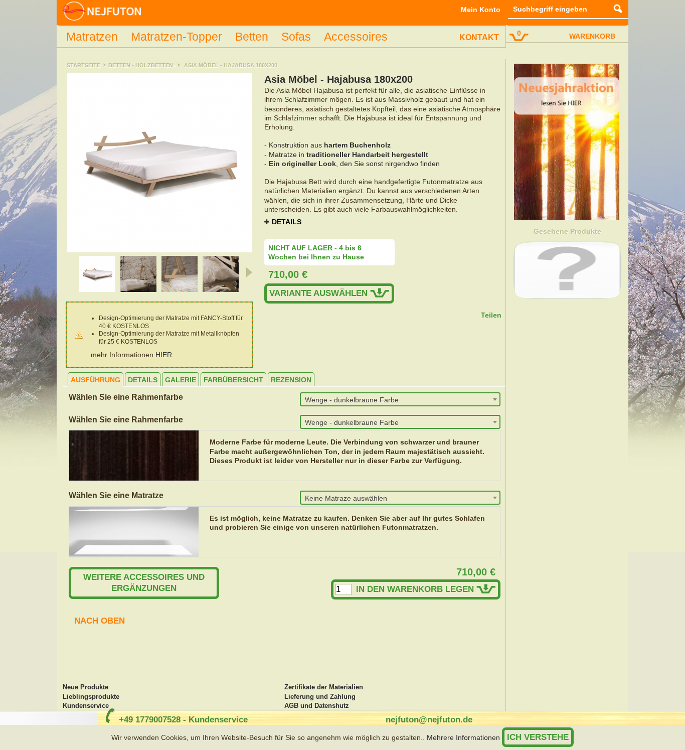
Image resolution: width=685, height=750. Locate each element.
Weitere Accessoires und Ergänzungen (144, 582)
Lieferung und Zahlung (320, 696)
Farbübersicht (233, 380)
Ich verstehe (538, 737)
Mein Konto (480, 10)
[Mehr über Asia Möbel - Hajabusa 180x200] (567, 270)
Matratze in (348, 155)
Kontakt (479, 37)
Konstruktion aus (330, 145)
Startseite (83, 65)
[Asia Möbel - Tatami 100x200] (97, 289)
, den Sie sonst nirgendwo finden (354, 164)
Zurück (70, 272)
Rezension (291, 380)
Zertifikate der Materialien (323, 687)
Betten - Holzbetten (140, 65)
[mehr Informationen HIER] (566, 217)
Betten (251, 36)
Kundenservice (86, 705)
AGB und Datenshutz (316, 705)
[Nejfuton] (101, 12)
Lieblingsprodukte (91, 696)
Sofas (296, 36)
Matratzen (92, 36)
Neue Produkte (85, 687)
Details (286, 222)
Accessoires (356, 36)
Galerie (180, 380)
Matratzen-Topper (176, 36)
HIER (163, 355)
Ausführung (95, 380)
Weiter (248, 272)
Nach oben (99, 621)
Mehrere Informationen (463, 737)
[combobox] (400, 399)
